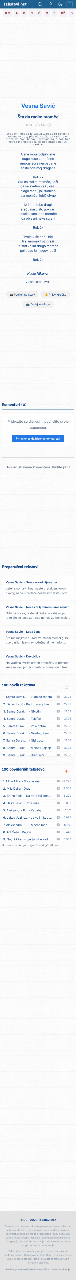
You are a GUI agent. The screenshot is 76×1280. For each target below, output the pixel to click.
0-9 (7, 13)
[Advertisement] (38, 59)
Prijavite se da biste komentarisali (38, 438)
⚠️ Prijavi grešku (55, 294)
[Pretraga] (39, 4)
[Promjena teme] (60, 4)
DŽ (63, 13)
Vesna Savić (38, 105)
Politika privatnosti (17, 1269)
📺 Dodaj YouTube (38, 304)
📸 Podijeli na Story (22, 294)
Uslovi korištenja (60, 1269)
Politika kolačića (39, 1269)
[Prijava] (50, 4)
